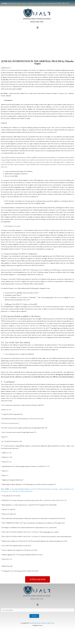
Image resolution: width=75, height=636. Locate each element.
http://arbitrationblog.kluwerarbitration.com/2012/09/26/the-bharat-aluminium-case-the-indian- (35, 489)
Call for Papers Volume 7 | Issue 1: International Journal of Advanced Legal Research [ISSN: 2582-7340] (35, 3)
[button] (37, 27)
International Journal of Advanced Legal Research (42, 623)
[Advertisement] (37, 43)
